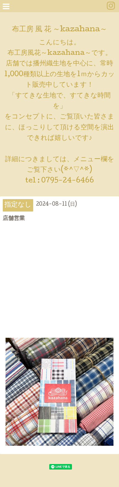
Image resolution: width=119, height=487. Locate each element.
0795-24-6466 (67, 181)
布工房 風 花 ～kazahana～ (59, 30)
